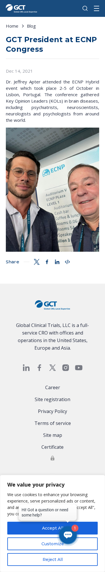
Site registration (52, 399)
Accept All (52, 528)
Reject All (53, 559)
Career (52, 387)
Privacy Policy (52, 411)
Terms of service (52, 423)
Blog (31, 26)
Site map (52, 435)
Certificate (52, 447)
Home (12, 26)
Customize (52, 543)
